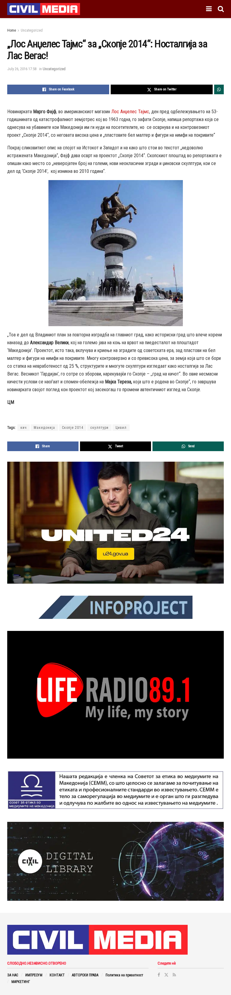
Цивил (121, 428)
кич (23, 428)
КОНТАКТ (57, 975)
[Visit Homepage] (43, 9)
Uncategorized (32, 30)
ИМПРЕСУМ (33, 975)
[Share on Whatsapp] (219, 89)
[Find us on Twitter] (166, 975)
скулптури (99, 428)
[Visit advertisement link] (115, 523)
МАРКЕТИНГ (20, 982)
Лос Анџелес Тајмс (130, 111)
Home (11, 30)
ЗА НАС (12, 975)
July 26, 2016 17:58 (21, 69)
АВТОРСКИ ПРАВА (85, 975)
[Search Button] (221, 9)
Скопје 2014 (72, 428)
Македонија (44, 428)
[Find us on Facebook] (159, 975)
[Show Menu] (209, 9)
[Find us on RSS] (174, 975)
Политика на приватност (124, 975)
